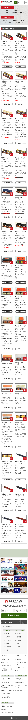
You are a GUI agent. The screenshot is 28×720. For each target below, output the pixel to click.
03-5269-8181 (8, 605)
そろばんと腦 (5, 682)
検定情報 (4, 709)
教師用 (6, 12)
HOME (18, 670)
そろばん (6, 20)
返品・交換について (7, 662)
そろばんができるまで (8, 690)
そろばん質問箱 (6, 697)
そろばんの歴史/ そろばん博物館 (7, 686)
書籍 (10, 22)
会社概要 (19, 659)
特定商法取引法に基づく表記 (7, 669)
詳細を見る (7, 66)
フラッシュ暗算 (6, 679)
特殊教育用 (14, 12)
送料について (5, 659)
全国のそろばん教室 (7, 706)
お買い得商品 (8, 626)
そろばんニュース (21, 655)
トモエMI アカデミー (7, 712)
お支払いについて (6, 665)
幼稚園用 (15, 10)
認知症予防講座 (20, 682)
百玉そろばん (19, 679)
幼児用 (6, 10)
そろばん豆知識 (6, 693)
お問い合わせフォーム (22, 663)
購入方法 (4, 655)
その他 (18, 22)
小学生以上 (23, 10)
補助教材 (15, 20)
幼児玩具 (23, 20)
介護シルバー (23, 12)
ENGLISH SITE (21, 667)
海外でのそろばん (21, 690)
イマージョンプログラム (21, 686)
